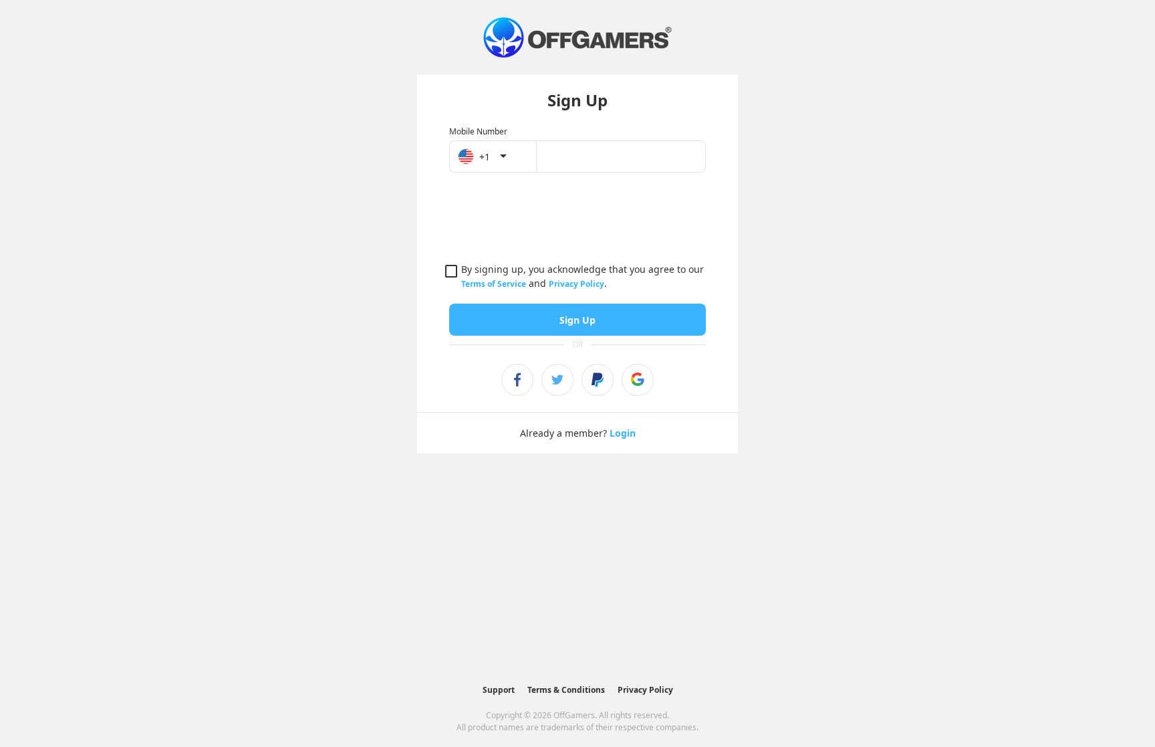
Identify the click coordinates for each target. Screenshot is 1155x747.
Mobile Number (478, 131)
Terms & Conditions (566, 690)
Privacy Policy (576, 284)
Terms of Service (493, 284)
